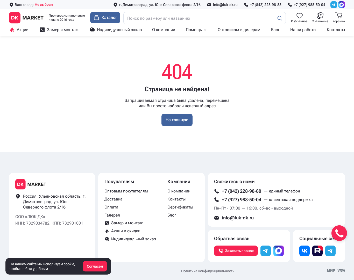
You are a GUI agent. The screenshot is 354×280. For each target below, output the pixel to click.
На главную (177, 119)
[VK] (304, 251)
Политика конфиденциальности (208, 271)
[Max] (341, 4)
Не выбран (44, 4)
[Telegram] (333, 4)
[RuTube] (317, 251)
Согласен (95, 266)
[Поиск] (280, 18)
